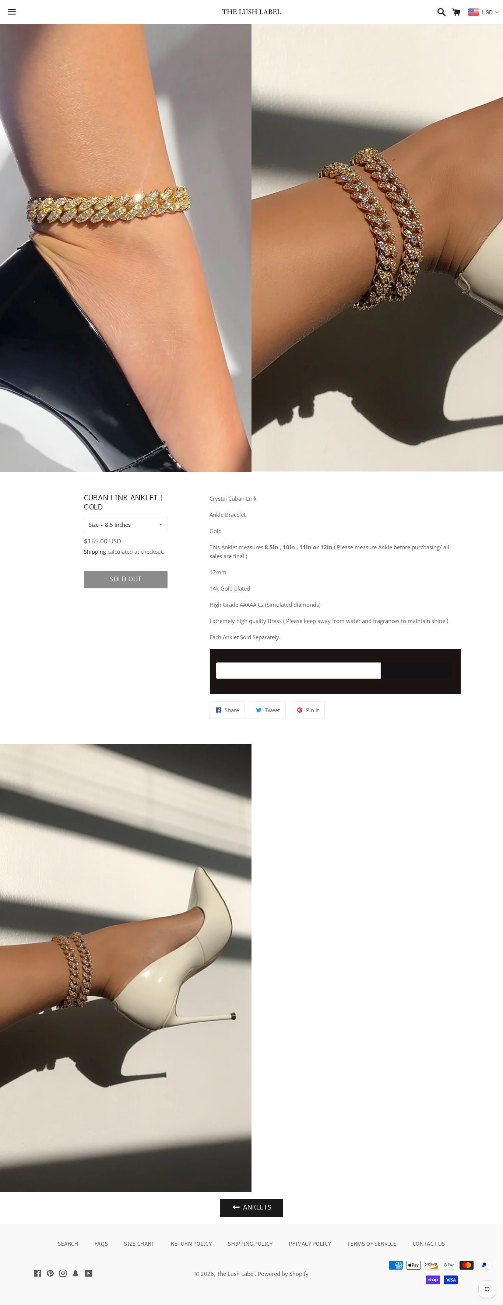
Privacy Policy (310, 1244)
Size (94, 524)
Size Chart (139, 1244)
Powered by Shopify (283, 1273)
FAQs (101, 1244)
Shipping (95, 551)
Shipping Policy (250, 1244)
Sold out (126, 579)
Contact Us (429, 1244)
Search (68, 1244)
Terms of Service (371, 1244)
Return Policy (191, 1244)
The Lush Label (236, 1273)
